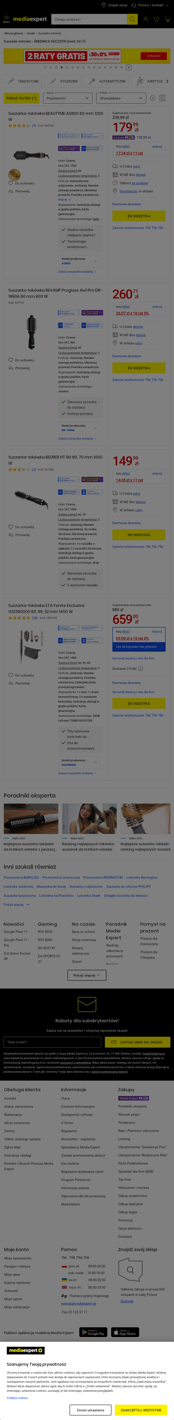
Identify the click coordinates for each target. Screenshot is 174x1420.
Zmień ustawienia (90, 1410)
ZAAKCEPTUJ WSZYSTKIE (141, 1410)
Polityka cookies (17, 1398)
